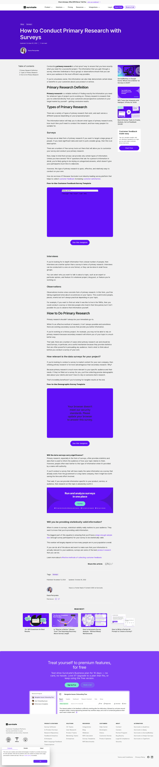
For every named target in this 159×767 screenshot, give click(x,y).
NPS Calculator (88, 736)
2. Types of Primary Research (28, 72)
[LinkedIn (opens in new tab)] (152, 757)
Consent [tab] (9, 748)
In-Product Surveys (51, 730)
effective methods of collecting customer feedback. (81, 557)
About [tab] (41, 748)
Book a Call (130, 7)
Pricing (70, 7)
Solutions (59, 7)
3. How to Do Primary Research (28, 75)
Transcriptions (49, 744)
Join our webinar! (93, 2)
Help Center (103, 727)
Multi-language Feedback (53, 741)
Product (47, 7)
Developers (103, 730)
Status (101, 733)
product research (104, 550)
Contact (118, 727)
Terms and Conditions (125, 757)
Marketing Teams (72, 736)
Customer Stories (105, 736)
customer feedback (67, 179)
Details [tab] (26, 748)
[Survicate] (30, 7)
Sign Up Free (72, 685)
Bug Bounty (120, 736)
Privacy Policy (140, 757)
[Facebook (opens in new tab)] (148, 757)
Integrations (93, 7)
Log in (110, 7)
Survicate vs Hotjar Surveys (143, 736)
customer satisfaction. (92, 179)
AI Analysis (48, 739)
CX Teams (69, 727)
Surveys (29, 24)
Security (119, 741)
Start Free (118, 7)
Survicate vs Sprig (140, 730)
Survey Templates (89, 739)
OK (40, 761)
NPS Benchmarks (88, 741)
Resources (79, 7)
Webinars (86, 733)
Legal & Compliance (122, 739)
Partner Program (121, 733)
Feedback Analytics (51, 736)
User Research (71, 730)
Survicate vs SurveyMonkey (143, 733)
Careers (118, 730)
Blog (22, 24)
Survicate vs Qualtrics (141, 727)
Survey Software (50, 727)
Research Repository (51, 733)
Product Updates (105, 739)
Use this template (80, 242)
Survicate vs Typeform (142, 739)
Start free (129, 148)
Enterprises (70, 739)
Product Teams (71, 733)
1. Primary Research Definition (28, 70)
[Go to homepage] (11, 724)
